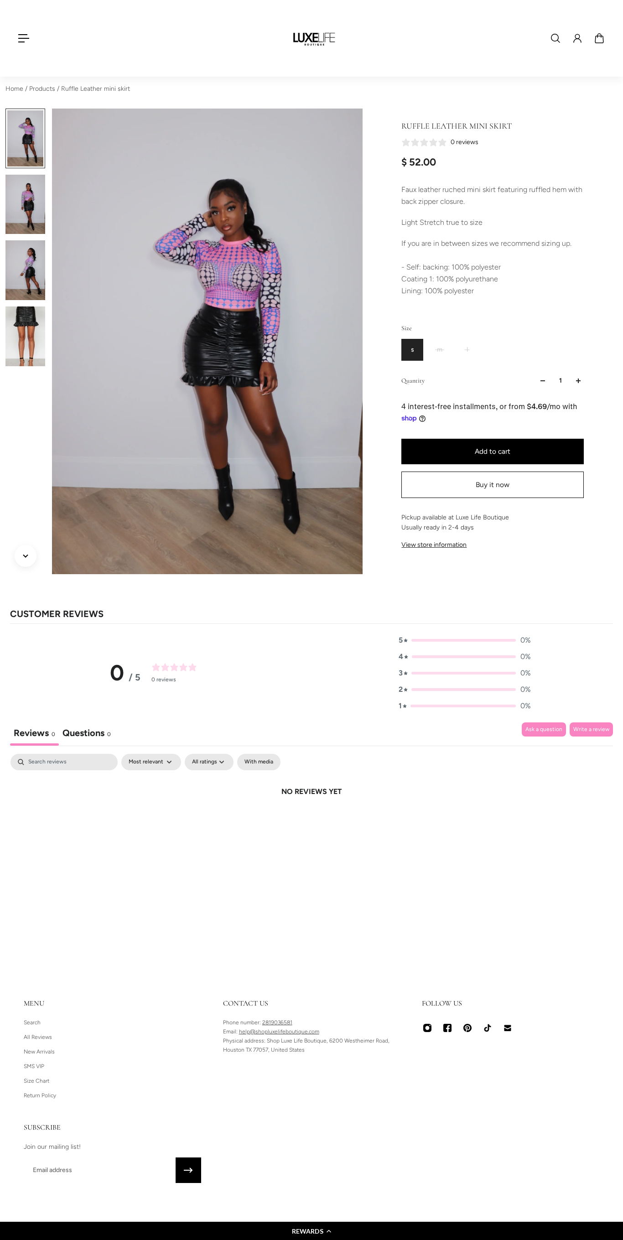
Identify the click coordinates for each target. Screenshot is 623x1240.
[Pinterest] (467, 1028)
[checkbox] (258, 762)
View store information (434, 545)
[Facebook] (447, 1028)
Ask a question (543, 729)
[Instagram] (427, 1028)
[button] (311, 1231)
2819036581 (277, 1022)
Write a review (591, 729)
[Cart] (599, 38)
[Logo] (314, 38)
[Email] (508, 1028)
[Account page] (577, 38)
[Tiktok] (488, 1028)
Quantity (413, 380)
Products (43, 89)
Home (15, 89)
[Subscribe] (188, 1170)
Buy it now (492, 484)
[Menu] (24, 38)
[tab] (86, 734)
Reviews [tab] (34, 732)
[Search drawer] (555, 38)
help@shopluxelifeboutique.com (279, 1031)
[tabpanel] (311, 822)
